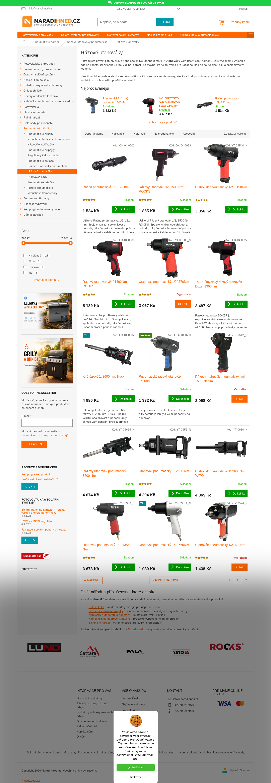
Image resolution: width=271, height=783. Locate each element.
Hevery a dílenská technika (40, 96)
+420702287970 (183, 705)
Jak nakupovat (131, 710)
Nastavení (135, 777)
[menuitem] (37, 35)
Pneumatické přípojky (41, 149)
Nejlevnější (118, 133)
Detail (183, 304)
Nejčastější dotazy (133, 704)
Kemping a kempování (35, 474)
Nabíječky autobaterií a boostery (109, 614)
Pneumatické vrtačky (40, 182)
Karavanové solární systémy (96, 752)
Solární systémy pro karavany (42, 69)
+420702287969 (183, 710)
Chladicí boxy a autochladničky (43, 85)
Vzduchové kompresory (42, 193)
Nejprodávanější (164, 133)
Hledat (164, 22)
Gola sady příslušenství (38, 123)
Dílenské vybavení (35, 203)
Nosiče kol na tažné (162, 752)
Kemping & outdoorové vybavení (109, 618)
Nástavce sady (37, 176)
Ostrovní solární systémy (39, 74)
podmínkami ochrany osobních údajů (44, 435)
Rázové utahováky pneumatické (47, 166)
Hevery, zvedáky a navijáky (106, 611)
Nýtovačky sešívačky (40, 144)
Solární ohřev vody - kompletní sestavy (51, 752)
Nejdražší (140, 133)
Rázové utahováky (40, 171)
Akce (34, 261)
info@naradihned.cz (186, 699)
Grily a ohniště (32, 90)
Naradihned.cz (137, 629)
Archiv (30, 486)
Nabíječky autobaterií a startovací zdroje (49, 101)
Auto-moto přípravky (36, 198)
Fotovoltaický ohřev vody (39, 63)
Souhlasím (137, 767)
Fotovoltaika (31, 106)
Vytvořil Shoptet (240, 770)
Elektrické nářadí (34, 112)
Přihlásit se (34, 444)
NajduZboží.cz (30, 780)
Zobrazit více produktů (163, 122)
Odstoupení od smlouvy (92, 721)
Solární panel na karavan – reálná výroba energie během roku (43, 511)
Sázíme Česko (131, 698)
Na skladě (38, 255)
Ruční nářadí (31, 117)
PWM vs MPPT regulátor (37, 521)
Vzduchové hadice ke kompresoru (49, 139)
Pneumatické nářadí (36, 128)
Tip (32, 272)
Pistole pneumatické (40, 187)
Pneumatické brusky (40, 133)
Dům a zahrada (33, 214)
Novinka (36, 267)
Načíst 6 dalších (165, 580)
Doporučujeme (94, 133)
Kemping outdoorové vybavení (42, 209)
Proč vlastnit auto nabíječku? (39, 479)
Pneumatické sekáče (40, 160)
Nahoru (93, 580)
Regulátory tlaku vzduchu (43, 155)
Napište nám (85, 731)
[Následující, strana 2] (237, 580)
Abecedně (189, 133)
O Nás (81, 736)
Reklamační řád (87, 726)
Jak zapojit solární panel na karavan (44, 529)
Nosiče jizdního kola (36, 79)
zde (135, 758)
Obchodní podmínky (131, 8)
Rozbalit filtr (45, 280)
